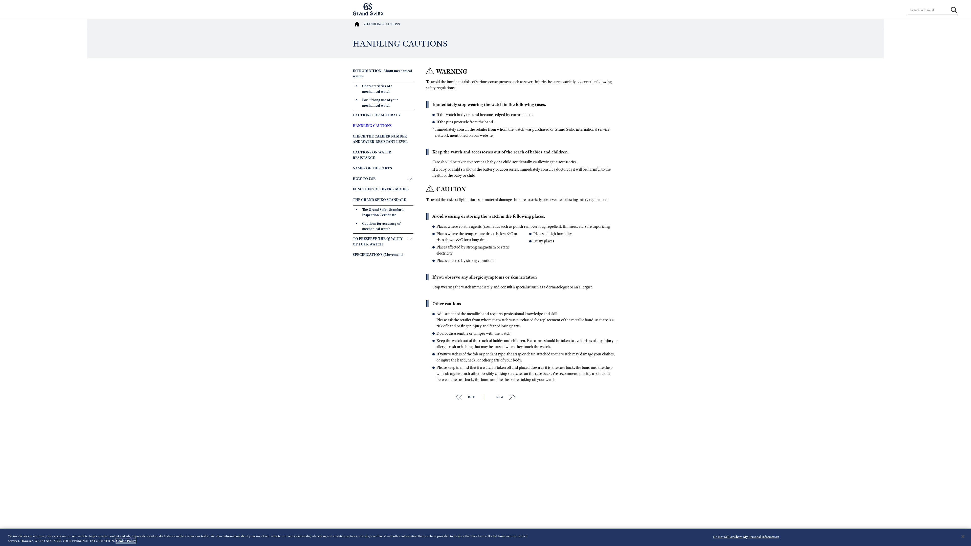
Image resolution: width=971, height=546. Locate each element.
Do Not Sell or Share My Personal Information (746, 537)
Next (499, 397)
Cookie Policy (126, 541)
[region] (485, 537)
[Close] (962, 536)
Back (471, 397)
